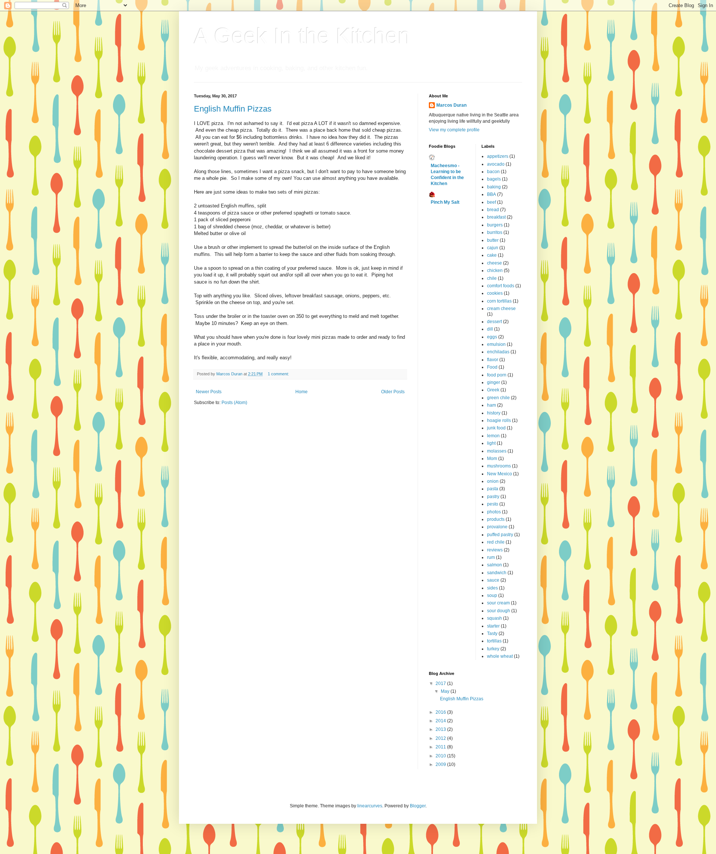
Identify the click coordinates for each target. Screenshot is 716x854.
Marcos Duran (451, 105)
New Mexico (499, 473)
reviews (495, 550)
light (491, 443)
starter (493, 626)
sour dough (498, 610)
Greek (493, 389)
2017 (441, 683)
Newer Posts (209, 391)
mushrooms (499, 466)
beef (491, 202)
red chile (496, 542)
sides (492, 588)
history (493, 413)
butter (493, 240)
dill (490, 329)
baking (494, 187)
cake (492, 255)
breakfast (496, 217)
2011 (441, 747)
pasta (492, 488)
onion (493, 481)
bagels (494, 179)
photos (494, 511)
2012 (441, 738)
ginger (493, 382)
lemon (493, 435)
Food (492, 367)
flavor (492, 359)
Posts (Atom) (234, 402)
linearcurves (369, 805)
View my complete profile (454, 129)
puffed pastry (500, 534)
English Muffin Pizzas (232, 108)
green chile (498, 397)
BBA (491, 194)
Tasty (492, 633)
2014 (441, 720)
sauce (493, 580)
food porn (496, 375)
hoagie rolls (499, 420)
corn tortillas (499, 301)
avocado (496, 164)
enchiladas (498, 351)
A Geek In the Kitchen (302, 36)
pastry (493, 496)
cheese (494, 263)
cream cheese (501, 308)
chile (492, 278)
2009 (441, 764)
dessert (494, 321)
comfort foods (500, 285)
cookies (495, 293)
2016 (441, 712)
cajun (492, 247)
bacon (493, 171)
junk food (496, 428)
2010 (441, 755)
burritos (494, 232)
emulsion (496, 344)
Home (301, 391)
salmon (494, 564)
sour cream (498, 603)
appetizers (497, 156)
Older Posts (393, 391)
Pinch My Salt (445, 202)
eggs (492, 337)
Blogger (417, 805)
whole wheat (500, 656)
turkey (493, 648)
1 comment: (279, 374)
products (496, 519)
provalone (497, 526)
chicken (495, 270)
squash (494, 618)
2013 (441, 729)
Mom (492, 458)
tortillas (494, 641)
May (445, 691)
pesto (492, 504)
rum (491, 557)
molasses (496, 451)
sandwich (496, 572)
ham (491, 405)
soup (492, 595)
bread (493, 209)
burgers (495, 225)
